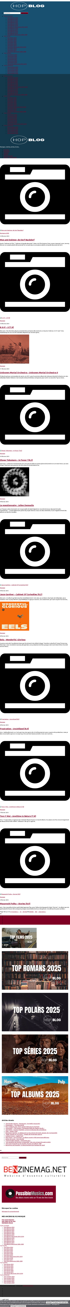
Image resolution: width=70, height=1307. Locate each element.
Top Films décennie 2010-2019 (16, 47)
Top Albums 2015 (12, 33)
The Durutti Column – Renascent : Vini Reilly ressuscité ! (22, 1123)
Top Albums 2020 (12, 24)
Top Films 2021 (12, 42)
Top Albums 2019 (12, 25)
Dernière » (42, 912)
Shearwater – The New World (14, 1125)
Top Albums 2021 (12, 22)
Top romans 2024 (12, 67)
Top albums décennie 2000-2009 (17, 34)
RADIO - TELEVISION (10, 157)
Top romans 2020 (12, 73)
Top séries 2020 (12, 61)
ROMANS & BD (8, 156)
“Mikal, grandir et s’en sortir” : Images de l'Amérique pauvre (23, 1134)
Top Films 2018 (12, 48)
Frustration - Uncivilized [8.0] (14, 729)
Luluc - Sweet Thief (11, 1131)
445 (32, 912)
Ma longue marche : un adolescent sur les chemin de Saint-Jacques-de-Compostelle (31, 1133)
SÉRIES (6, 154)
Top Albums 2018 (12, 28)
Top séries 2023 (12, 56)
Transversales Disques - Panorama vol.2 (17, 1140)
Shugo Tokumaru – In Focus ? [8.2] (16, 460)
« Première (14, 912)
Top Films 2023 (12, 39)
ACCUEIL (6, 150)
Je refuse (55, 1302)
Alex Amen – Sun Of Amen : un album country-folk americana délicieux (27, 1137)
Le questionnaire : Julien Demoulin (17, 505)
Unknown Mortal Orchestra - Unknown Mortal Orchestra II (29, 372)
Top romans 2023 (12, 68)
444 (30, 912)
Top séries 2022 (12, 58)
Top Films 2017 (12, 50)
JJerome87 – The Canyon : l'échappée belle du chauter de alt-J (24, 1128)
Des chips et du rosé (8, 1221)
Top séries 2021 (12, 59)
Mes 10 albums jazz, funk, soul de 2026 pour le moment (22, 1126)
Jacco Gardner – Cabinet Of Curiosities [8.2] (21, 594)
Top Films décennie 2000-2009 (16, 51)
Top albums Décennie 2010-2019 (17, 27)
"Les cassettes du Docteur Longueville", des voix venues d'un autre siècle (28, 1142)
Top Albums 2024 (12, 18)
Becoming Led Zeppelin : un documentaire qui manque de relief (25, 1145)
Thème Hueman (28, 1285)
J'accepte (49, 1302)
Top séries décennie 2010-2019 (17, 64)
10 (20, 912)
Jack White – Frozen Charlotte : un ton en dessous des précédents (25, 1130)
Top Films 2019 (12, 45)
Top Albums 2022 (12, 21)
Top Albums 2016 (12, 31)
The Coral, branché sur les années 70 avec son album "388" (23, 1143)
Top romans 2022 (12, 70)
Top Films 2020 (12, 44)
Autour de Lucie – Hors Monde (14, 1139)
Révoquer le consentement (10, 1211)
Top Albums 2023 (12, 19)
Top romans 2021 (12, 71)
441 (24, 912)
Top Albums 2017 (12, 30)
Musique (2, 320)
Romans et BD (4, 233)
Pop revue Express (8, 1219)
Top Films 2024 (12, 38)
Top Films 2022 (12, 41)
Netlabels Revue (7, 1223)
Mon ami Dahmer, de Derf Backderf (17, 240)
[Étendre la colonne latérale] (0, 1150)
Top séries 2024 (12, 55)
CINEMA (6, 153)
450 (36, 912)
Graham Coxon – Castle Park (14, 1136)
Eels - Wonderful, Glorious (13, 639)
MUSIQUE (6, 151)
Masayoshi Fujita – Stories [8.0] (15, 903)
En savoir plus (63, 1302)
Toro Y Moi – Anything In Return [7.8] (18, 816)
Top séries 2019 (12, 62)
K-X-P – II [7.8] (7, 327)
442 (26, 912)
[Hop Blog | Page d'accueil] (23, 10)
